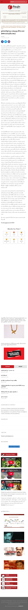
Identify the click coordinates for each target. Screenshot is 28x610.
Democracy (18, 26)
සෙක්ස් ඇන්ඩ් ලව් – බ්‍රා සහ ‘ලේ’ (7, 370)
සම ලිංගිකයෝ (4, 375)
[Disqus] (14, 263)
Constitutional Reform (10, 26)
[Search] (25, 2)
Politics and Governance (10, 27)
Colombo (3, 26)
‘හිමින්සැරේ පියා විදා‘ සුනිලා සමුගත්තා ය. (9, 391)
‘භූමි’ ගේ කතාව (4, 396)
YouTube (3, 505)
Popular (7, 366)
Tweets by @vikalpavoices (7, 436)
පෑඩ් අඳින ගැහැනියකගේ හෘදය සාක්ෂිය (9, 380)
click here (9, 495)
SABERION (20, 606)
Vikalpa (2, 36)
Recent (20, 366)
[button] (14, 17)
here (24, 412)
